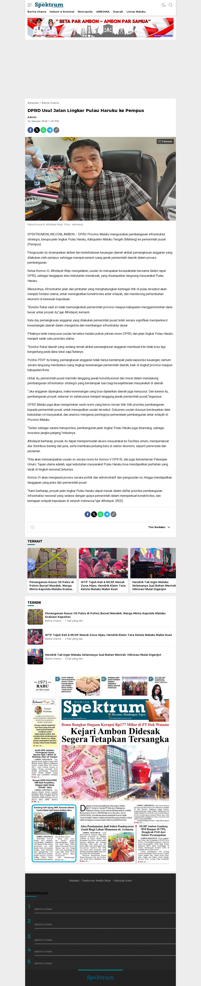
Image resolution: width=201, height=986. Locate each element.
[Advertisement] (100, 69)
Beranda (32, 102)
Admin (32, 117)
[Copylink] (56, 130)
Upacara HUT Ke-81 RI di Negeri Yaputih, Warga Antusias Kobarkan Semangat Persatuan (99, 947)
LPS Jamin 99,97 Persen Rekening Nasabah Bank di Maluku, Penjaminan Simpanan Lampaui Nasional (100, 918)
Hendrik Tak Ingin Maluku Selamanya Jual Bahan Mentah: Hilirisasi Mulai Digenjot (154, 586)
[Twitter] (37, 130)
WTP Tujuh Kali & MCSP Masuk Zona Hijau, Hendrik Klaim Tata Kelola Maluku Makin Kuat (103, 586)
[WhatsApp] (43, 130)
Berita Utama (50, 102)
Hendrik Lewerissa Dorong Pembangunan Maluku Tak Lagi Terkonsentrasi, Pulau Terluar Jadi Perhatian (101, 934)
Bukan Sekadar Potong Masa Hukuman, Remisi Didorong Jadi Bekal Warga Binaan (93, 959)
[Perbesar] (100, 218)
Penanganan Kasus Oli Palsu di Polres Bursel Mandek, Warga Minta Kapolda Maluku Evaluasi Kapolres (51, 587)
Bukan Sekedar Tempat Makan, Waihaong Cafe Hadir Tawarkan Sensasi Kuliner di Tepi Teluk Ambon (101, 903)
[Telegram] (50, 130)
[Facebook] (30, 130)
